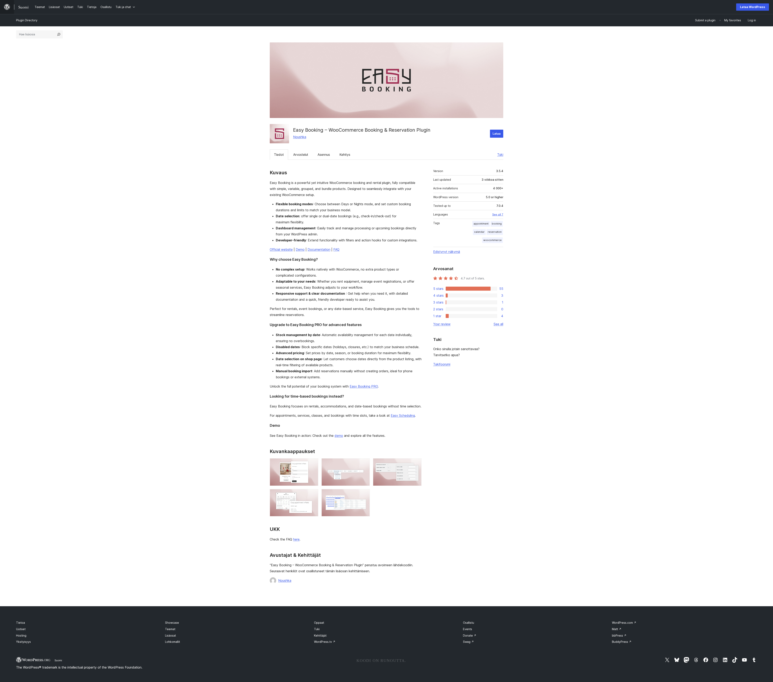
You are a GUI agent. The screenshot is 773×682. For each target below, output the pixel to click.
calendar (479, 231)
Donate (469, 635)
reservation (495, 231)
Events (467, 629)
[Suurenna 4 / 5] (313, 494)
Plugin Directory (26, 20)
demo (339, 436)
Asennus (324, 155)
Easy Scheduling (403, 415)
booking (497, 223)
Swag (468, 641)
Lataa (497, 133)
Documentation (319, 249)
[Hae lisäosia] (59, 34)
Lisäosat (170, 635)
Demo (300, 249)
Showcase (172, 622)
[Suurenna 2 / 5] (364, 464)
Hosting (21, 635)
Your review (442, 324)
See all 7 (497, 214)
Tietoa (20, 622)
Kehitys (344, 155)
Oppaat (319, 622)
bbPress (619, 635)
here (296, 539)
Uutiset (21, 629)
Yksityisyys (23, 641)
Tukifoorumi (441, 364)
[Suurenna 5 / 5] (364, 494)
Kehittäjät (320, 635)
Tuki (500, 155)
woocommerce (492, 240)
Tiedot (279, 155)
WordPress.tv (324, 641)
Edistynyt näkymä (446, 252)
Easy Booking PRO (364, 386)
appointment (481, 223)
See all (498, 324)
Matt (616, 629)
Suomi (58, 660)
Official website (281, 249)
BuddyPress (621, 641)
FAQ (336, 249)
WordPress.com (624, 622)
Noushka (299, 137)
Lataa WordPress (752, 7)
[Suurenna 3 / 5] (416, 464)
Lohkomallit (172, 641)
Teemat (170, 629)
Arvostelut (300, 155)
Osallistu (468, 622)
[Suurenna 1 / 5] (313, 464)
